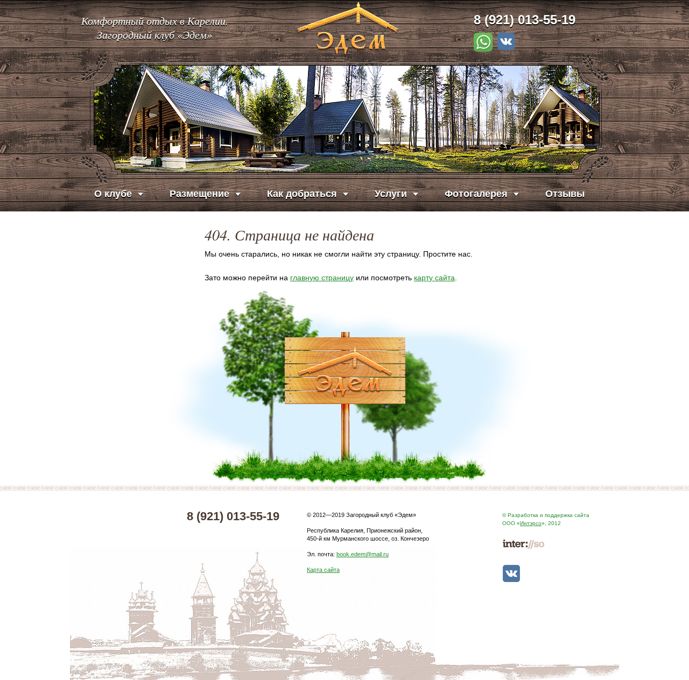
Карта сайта (323, 569)
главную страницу (322, 277)
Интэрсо (531, 523)
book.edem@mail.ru (362, 554)
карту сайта (434, 277)
